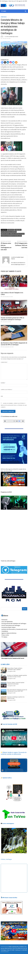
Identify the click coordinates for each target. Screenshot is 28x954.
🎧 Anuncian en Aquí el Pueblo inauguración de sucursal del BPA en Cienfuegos (14, 344)
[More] (16, 62)
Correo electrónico (7, 389)
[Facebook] (2, 62)
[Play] (5, 421)
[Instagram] (10, 62)
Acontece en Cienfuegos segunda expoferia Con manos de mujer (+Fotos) (17, 676)
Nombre (3, 382)
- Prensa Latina (5, 635)
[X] (5, 62)
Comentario (4, 362)
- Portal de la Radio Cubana (8, 627)
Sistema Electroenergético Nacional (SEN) (11, 235)
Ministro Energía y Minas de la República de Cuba (12, 233)
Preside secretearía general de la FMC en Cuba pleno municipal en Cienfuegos (12, 318)
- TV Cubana (4, 637)
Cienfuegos (4, 16)
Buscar (24, 608)
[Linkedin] (8, 62)
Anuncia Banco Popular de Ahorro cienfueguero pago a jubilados (14, 669)
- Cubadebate (4, 631)
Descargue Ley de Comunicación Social (13, 658)
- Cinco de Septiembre (7, 621)
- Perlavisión (4, 619)
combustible (18, 229)
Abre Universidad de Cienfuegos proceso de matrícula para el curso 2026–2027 (17, 690)
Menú (4, 11)
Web (2, 396)
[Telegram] (13, 62)
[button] (14, 502)
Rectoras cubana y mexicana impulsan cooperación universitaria (15, 683)
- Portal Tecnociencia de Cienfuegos (10, 625)
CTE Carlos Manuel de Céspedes (8, 231)
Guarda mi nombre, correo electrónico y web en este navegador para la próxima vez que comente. (14, 405)
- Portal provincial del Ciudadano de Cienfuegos (13, 623)
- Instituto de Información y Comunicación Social (14, 629)
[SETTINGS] (23, 421)
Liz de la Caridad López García (11, 36)
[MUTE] (17, 421)
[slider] (10, 421)
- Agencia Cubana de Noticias (8, 633)
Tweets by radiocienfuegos (8, 561)
